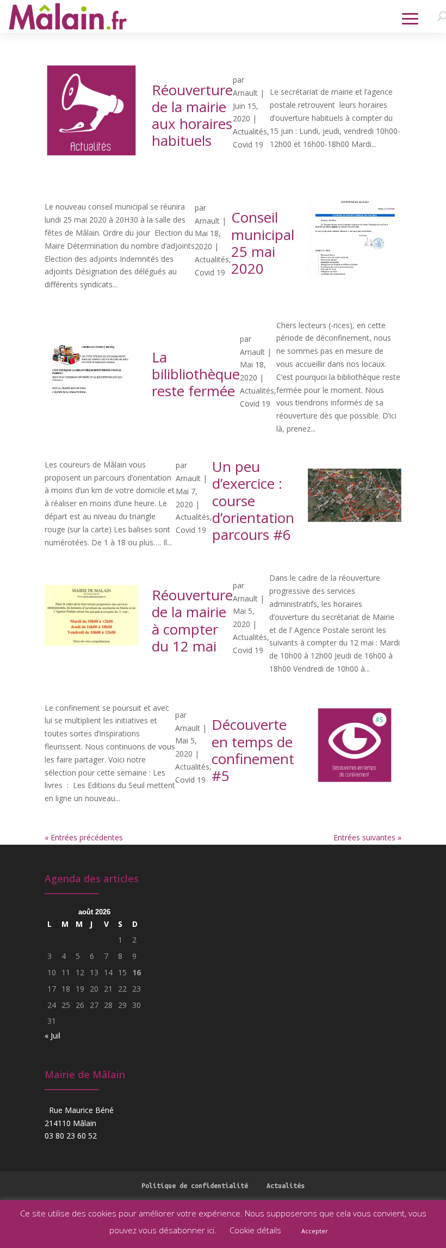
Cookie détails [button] (255, 1230)
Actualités (250, 131)
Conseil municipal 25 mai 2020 (262, 242)
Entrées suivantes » (367, 837)
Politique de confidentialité (194, 1185)
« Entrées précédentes (84, 837)
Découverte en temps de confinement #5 (253, 750)
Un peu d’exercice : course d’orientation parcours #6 (253, 500)
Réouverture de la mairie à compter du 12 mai (192, 620)
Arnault (245, 93)
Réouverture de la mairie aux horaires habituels (192, 115)
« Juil (52, 1035)
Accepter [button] (314, 1231)
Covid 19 (248, 144)
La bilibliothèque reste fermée (196, 374)
